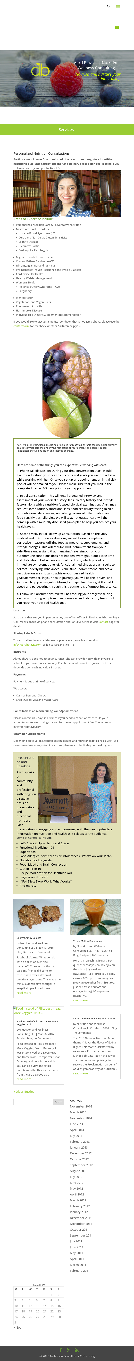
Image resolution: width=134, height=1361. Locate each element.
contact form (21, 326)
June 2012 (76, 1183)
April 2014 (77, 1130)
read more (24, 993)
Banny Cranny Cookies (29, 937)
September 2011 (81, 1235)
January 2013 (79, 1147)
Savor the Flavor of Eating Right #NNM (94, 1018)
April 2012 (77, 1194)
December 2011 (81, 1218)
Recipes (28, 952)
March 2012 (78, 1200)
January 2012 (79, 1212)
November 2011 (81, 1224)
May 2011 (76, 1253)
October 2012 (79, 1159)
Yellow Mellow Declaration (87, 941)
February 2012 (80, 1206)
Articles (21, 1038)
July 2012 (76, 1177)
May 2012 (76, 1188)
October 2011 (79, 1229)
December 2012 (81, 1153)
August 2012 (78, 1171)
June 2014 (76, 1124)
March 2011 (78, 1265)
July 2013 (76, 1136)
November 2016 (81, 1106)
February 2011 (80, 1271)
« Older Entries (23, 1091)
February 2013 (80, 1142)
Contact (103, 622)
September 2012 (81, 1165)
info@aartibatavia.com (27, 644)
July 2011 (76, 1241)
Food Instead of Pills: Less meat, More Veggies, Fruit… (37, 1023)
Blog (19, 952)
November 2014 (81, 1118)
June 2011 (76, 1247)
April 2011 (77, 1259)
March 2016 (78, 1112)
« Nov (17, 1327)
